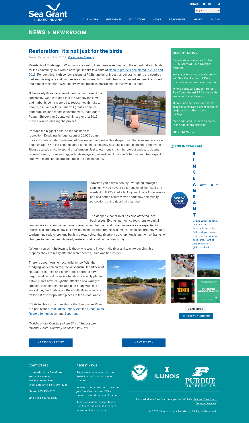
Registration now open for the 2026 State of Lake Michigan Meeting (193, 64)
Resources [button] (177, 19)
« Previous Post (51, 342)
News (157, 19)
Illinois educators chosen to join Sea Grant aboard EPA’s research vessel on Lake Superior (195, 92)
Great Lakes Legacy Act (64, 308)
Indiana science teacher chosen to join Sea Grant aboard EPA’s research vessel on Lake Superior (195, 78)
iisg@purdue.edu (47, 398)
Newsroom (69, 33)
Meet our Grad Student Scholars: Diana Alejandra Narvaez (194, 123)
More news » (183, 132)
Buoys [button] (215, 19)
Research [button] (113, 19)
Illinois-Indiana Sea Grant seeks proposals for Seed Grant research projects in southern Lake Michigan (195, 108)
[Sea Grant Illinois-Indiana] (48, 11)
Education (137, 19)
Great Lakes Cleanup (81, 57)
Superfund (71, 313)
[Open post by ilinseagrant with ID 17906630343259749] (208, 265)
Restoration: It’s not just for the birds (75, 51)
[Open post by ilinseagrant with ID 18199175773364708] (182, 291)
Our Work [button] (90, 19)
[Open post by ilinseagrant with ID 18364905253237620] (182, 265)
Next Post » (143, 342)
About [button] (198, 19)
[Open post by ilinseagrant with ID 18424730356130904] (208, 291)
